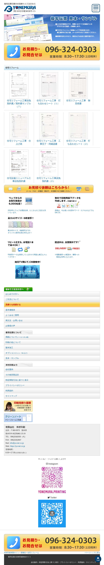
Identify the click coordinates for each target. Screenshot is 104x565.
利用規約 (9, 391)
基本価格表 (10, 310)
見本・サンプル (12, 358)
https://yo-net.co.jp (17, 446)
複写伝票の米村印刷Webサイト (19, 557)
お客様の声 (10, 326)
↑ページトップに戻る (92, 553)
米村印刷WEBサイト (11, 553)
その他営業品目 (12, 375)
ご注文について (12, 299)
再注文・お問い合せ (14, 320)
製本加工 (9, 347)
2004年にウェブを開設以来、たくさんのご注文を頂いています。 (27, 211)
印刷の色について (13, 342)
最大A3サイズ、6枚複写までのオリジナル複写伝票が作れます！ (20, 232)
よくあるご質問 (12, 315)
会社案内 (9, 369)
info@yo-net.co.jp (17, 443)
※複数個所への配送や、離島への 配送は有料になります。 (67, 256)
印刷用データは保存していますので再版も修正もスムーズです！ (27, 256)
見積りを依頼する (13, 304)
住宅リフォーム (33, 553)
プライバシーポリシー (15, 385)
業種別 (23, 553)
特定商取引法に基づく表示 (17, 380)
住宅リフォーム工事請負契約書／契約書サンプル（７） (19, 103)
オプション (16, 353)
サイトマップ (11, 396)
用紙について (17, 337)
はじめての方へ (12, 294)
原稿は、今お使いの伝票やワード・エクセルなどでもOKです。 (74, 211)
